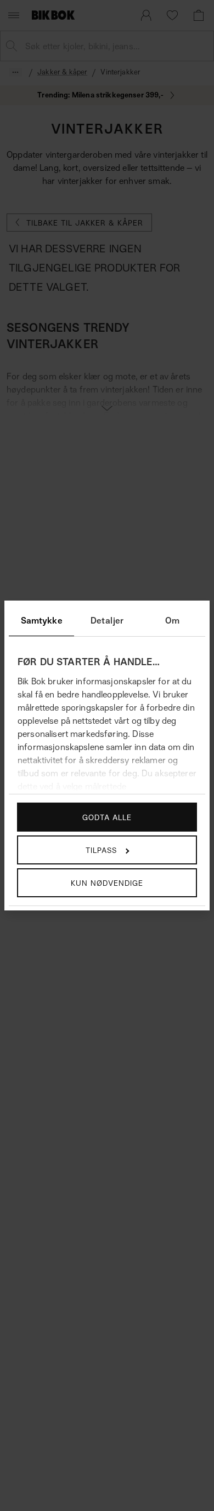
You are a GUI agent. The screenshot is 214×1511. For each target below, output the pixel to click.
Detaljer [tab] (107, 620)
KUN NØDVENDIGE (107, 882)
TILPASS (101, 850)
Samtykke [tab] (42, 620)
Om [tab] (172, 620)
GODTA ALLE (107, 817)
